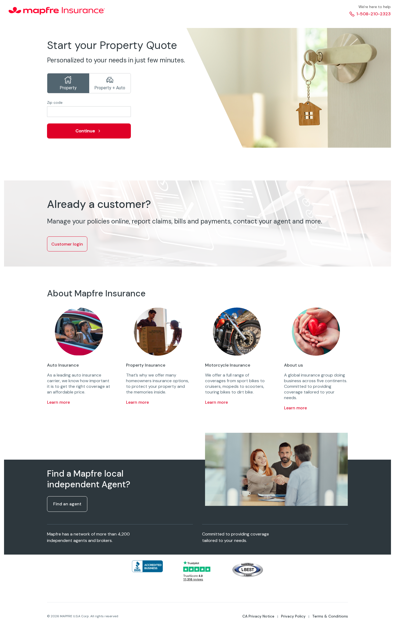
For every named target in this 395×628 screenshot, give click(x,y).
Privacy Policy (293, 616)
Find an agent (67, 504)
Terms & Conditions (330, 616)
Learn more (58, 402)
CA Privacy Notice (258, 616)
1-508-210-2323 (373, 14)
